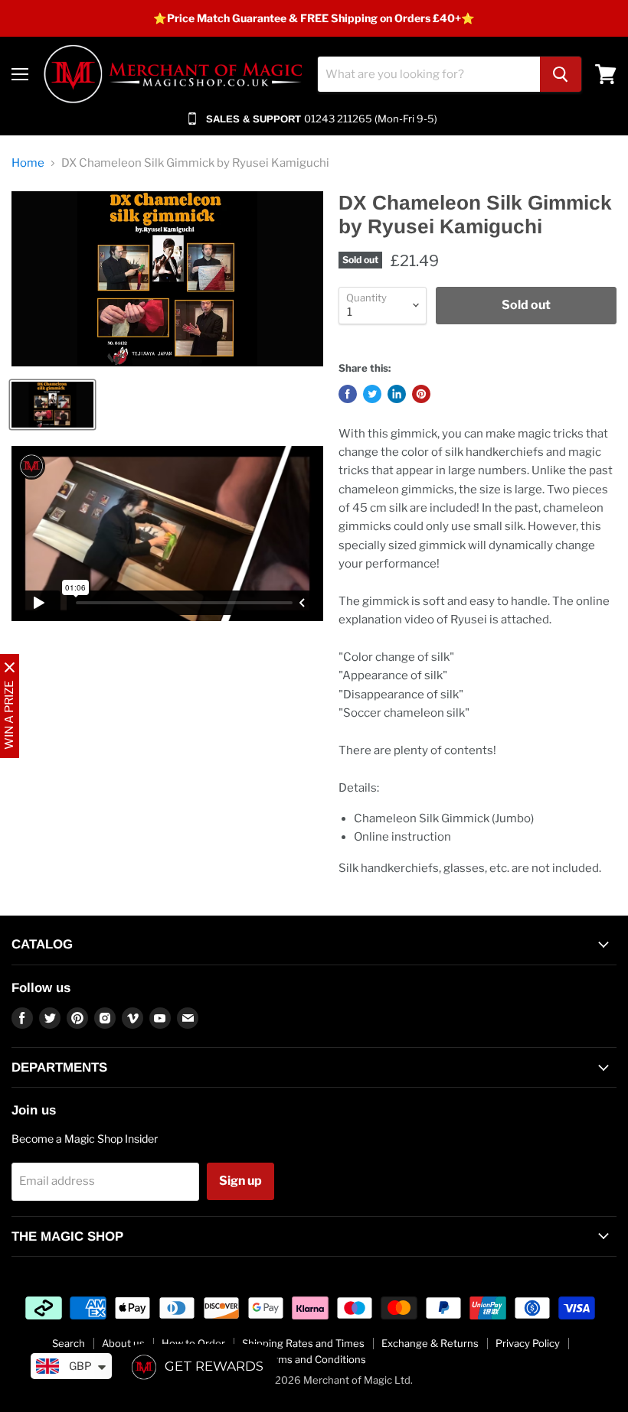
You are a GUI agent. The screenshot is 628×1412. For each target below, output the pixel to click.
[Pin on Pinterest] (421, 394)
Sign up (240, 1180)
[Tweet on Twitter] (372, 394)
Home (27, 163)
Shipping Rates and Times (303, 1343)
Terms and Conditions (314, 1359)
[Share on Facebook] (348, 394)
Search (68, 1343)
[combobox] (429, 74)
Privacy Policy (528, 1343)
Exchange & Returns (430, 1343)
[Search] (560, 74)
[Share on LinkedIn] (397, 394)
